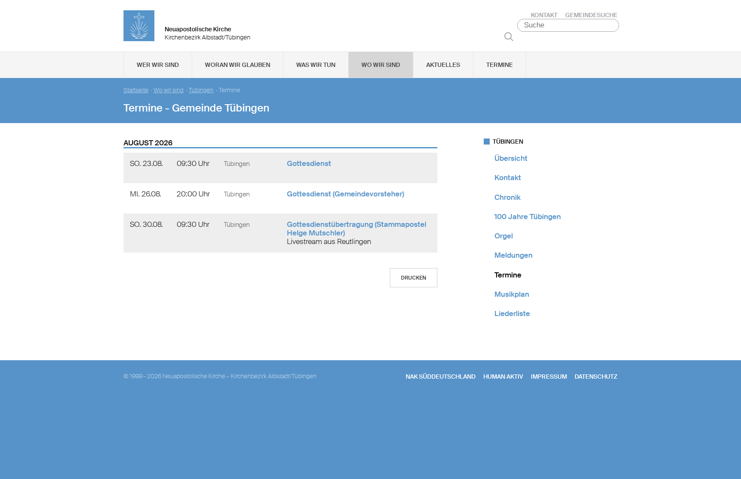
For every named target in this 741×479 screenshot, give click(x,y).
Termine (499, 65)
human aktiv (503, 376)
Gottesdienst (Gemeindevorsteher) (345, 194)
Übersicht (510, 158)
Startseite (136, 90)
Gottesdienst (309, 163)
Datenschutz (596, 376)
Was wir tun (315, 65)
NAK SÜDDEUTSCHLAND (441, 376)
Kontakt (544, 15)
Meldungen (513, 255)
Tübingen (201, 90)
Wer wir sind (158, 65)
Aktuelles (443, 65)
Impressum (549, 376)
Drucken (413, 277)
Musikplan (511, 294)
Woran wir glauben (237, 65)
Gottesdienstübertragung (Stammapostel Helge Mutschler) (356, 229)
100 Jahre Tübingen (527, 216)
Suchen (508, 36)
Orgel (503, 236)
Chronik (507, 197)
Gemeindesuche (591, 15)
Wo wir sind (380, 65)
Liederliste (512, 313)
